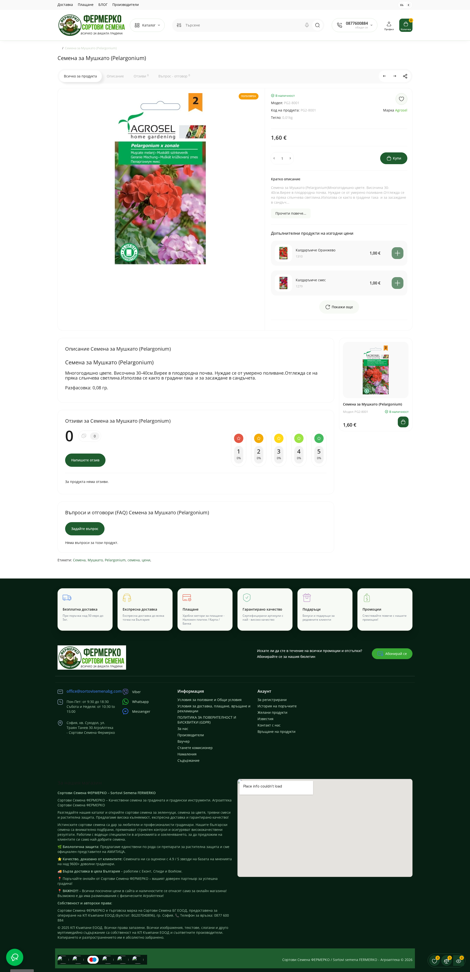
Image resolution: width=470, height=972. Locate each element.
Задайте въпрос (84, 528)
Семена (79, 560)
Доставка (65, 4)
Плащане (86, 4)
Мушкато (95, 560)
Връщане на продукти (276, 731)
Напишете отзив (85, 460)
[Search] (307, 25)
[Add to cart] (397, 253)
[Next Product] (395, 76)
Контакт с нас (269, 725)
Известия (265, 718)
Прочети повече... (290, 213)
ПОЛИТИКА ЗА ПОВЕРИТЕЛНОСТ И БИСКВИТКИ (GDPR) (206, 720)
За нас (182, 728)
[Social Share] (405, 76)
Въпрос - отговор (174, 76)
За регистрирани (272, 699)
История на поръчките (277, 706)
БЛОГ (102, 4)
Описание (115, 76)
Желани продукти (272, 712)
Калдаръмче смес (311, 280)
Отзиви (141, 76)
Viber (136, 691)
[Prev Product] (384, 76)
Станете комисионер (195, 747)
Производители (125, 4)
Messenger (141, 711)
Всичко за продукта (80, 76)
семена (134, 560)
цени (146, 560)
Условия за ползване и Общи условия (209, 699)
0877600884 (357, 23)
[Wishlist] (401, 99)
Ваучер (183, 741)
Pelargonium (115, 560)
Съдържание (188, 760)
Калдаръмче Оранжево (315, 250)
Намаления (187, 754)
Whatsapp (140, 701)
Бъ (401, 5)
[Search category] (179, 25)
